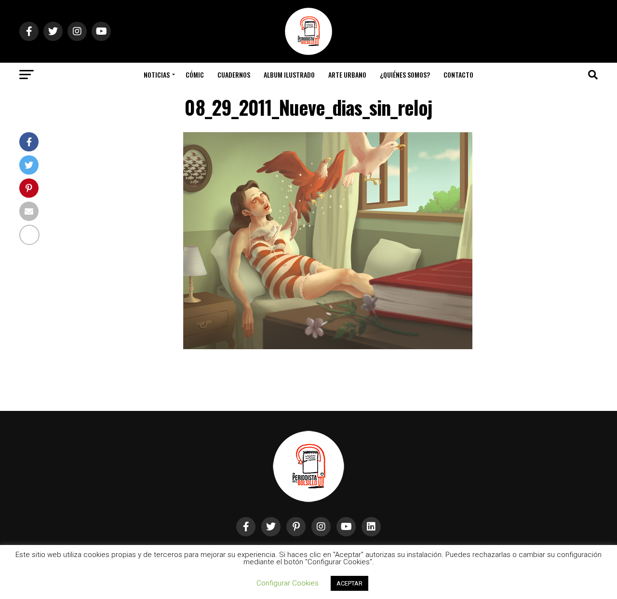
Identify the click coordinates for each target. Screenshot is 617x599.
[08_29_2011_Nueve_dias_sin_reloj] (327, 346)
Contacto (458, 74)
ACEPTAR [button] (349, 583)
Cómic (195, 74)
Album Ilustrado (289, 74)
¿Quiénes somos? (405, 74)
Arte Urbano (347, 74)
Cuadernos (233, 74)
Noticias (157, 74)
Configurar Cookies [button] (287, 583)
